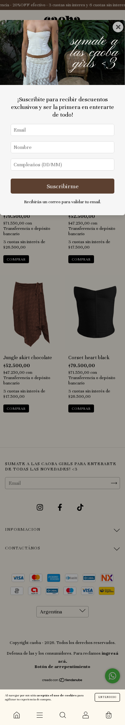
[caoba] (16, 715)
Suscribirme (63, 186)
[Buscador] (62, 715)
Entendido (107, 697)
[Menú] (39, 715)
